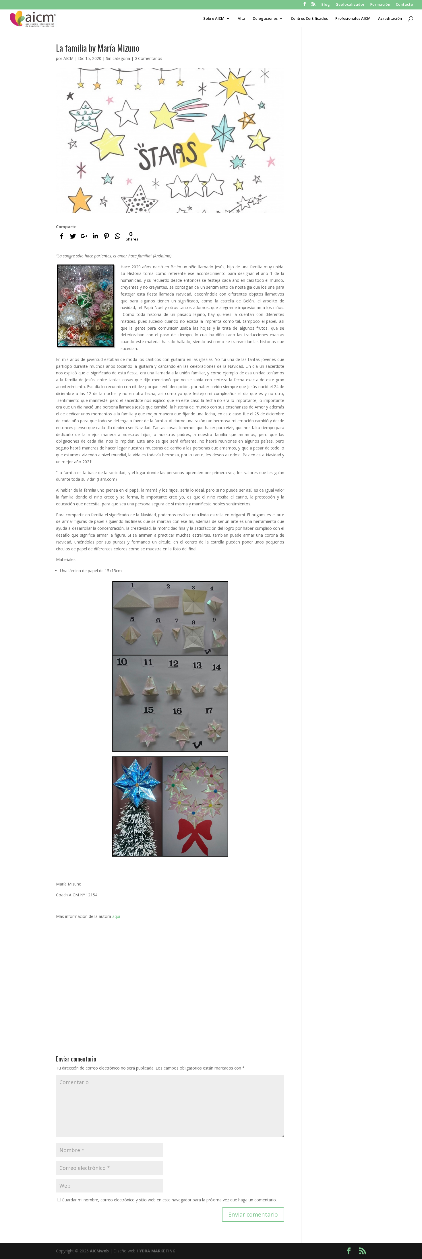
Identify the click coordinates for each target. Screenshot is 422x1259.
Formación (380, 5)
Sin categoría (118, 58)
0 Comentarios (148, 58)
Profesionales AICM (353, 18)
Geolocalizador (350, 5)
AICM (68, 58)
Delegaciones (265, 18)
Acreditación (390, 18)
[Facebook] (62, 236)
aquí (116, 916)
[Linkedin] (95, 236)
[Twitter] (73, 236)
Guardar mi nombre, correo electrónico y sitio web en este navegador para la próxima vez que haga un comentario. (169, 1200)
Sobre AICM (213, 18)
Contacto (404, 5)
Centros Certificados (309, 18)
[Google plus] (84, 236)
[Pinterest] (106, 236)
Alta (241, 18)
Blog (326, 5)
